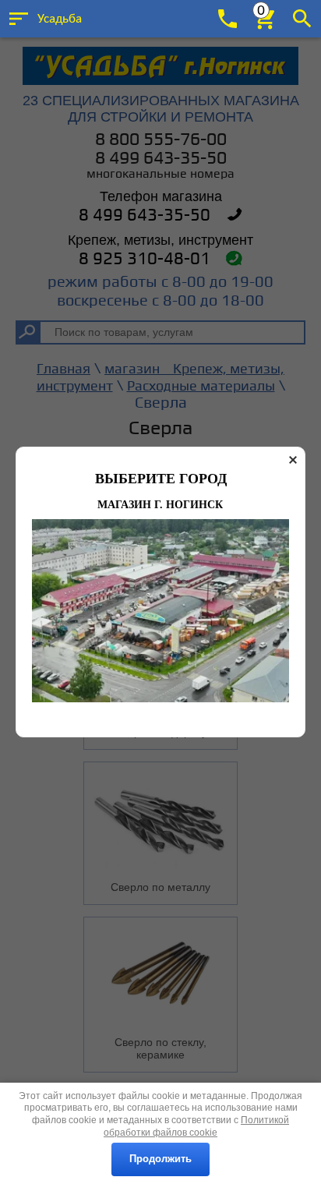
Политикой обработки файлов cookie (196, 1126)
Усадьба (59, 19)
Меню (18, 18)
